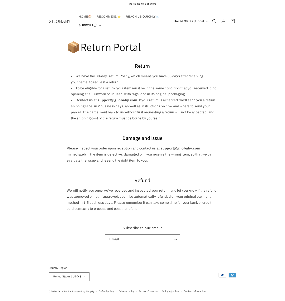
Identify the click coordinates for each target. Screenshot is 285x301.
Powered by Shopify (83, 291)
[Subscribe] (175, 239)
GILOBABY (64, 291)
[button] (89, 25)
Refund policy (106, 291)
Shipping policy (170, 291)
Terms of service (148, 291)
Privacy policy (127, 291)
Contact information (195, 291)
